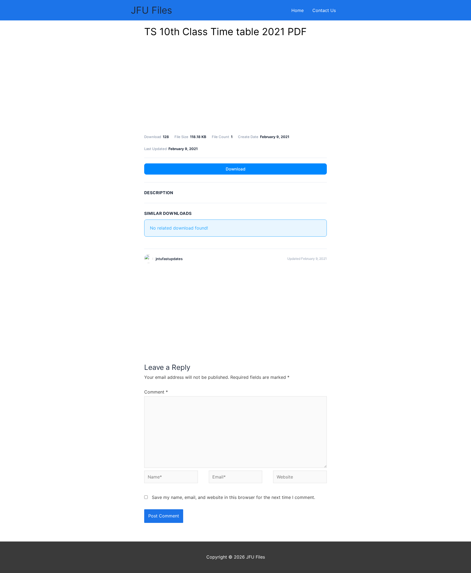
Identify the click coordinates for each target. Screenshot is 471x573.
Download (235, 169)
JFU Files (151, 10)
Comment (156, 392)
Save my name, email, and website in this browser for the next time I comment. (233, 497)
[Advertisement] (235, 87)
